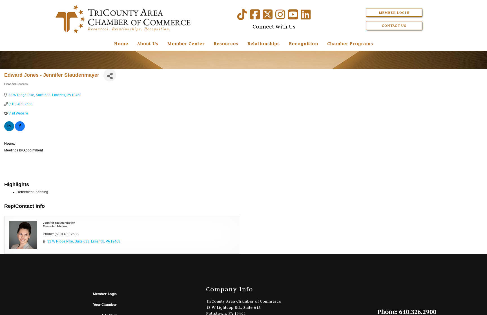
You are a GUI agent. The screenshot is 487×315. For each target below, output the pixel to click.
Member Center (186, 43)
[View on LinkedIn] (9, 130)
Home (121, 43)
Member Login (394, 12)
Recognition (303, 43)
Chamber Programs (350, 43)
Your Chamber (105, 304)
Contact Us (394, 25)
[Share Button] (109, 75)
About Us (147, 43)
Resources (226, 43)
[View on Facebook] (20, 130)
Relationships (263, 43)
